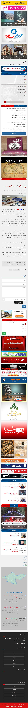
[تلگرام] (10, 674)
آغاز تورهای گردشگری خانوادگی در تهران (18, 119)
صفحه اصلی (22, 73)
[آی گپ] (10, 678)
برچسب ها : (23, 270)
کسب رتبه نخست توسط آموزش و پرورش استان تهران (16, 108)
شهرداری (14, 692)
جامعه (14, 660)
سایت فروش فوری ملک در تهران (20, 126)
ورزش (14, 657)
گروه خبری (22, 76)
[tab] (14, 76)
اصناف (14, 698)
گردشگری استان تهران (20, 92)
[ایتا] (22, 678)
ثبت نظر (4, 333)
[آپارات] (5, 674)
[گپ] (14, 678)
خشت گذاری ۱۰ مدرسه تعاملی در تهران (19, 110)
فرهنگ (14, 663)
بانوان (14, 701)
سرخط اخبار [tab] (20, 105)
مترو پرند (10, 270)
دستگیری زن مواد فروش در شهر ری (19, 124)
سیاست (14, 655)
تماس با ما (7, 99)
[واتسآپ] (18, 674)
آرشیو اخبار (14, 133)
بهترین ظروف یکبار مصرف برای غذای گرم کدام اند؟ (16, 122)
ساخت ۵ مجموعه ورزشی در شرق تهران (18, 115)
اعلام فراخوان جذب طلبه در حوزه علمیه (19, 117)
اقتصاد (14, 652)
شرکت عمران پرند (16, 270)
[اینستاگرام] (22, 674)
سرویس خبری (21, 83)
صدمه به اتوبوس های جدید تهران (19, 129)
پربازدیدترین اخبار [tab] (7, 105)
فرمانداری (14, 689)
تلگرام (23, 329)
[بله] (5, 678)
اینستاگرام (22, 326)
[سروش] (18, 678)
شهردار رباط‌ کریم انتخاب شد (7, 129)
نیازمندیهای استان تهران (20, 95)
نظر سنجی (14, 320)
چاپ (16, 265)
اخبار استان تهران (21, 86)
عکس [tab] (22, 505)
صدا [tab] (14, 505)
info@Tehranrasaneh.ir (20, 643)
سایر (23, 331)
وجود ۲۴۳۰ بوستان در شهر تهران (20, 113)
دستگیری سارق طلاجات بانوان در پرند (19, 131)
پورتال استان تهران (21, 89)
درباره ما (20, 99)
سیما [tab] (5, 505)
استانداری (14, 687)
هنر (14, 666)
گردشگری (14, 695)
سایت (23, 324)
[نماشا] (14, 674)
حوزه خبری (22, 79)
